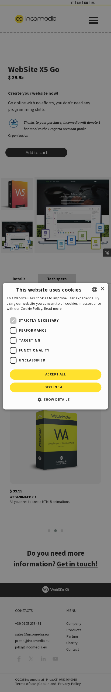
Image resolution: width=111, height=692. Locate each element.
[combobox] (95, 289)
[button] (55, 399)
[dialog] (55, 346)
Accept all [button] (55, 374)
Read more (53, 309)
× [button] (102, 289)
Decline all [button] (55, 387)
